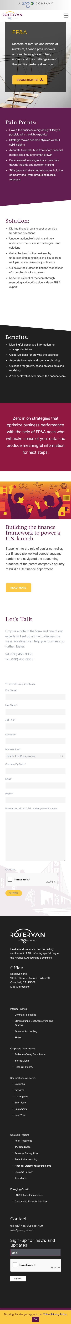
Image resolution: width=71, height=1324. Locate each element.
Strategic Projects (19, 1134)
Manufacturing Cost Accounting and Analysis (34, 1022)
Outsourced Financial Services (31, 1201)
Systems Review (24, 1171)
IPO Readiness (23, 1146)
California (20, 1083)
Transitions (20, 1178)
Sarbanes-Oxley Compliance (30, 1054)
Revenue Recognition (26, 1153)
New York (20, 1115)
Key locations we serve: (23, 1077)
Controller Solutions (25, 1014)
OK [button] (35, 1319)
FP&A (18, 1037)
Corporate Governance (22, 1048)
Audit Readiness (23, 1140)
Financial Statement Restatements (33, 1165)
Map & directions (19, 986)
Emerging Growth (19, 1189)
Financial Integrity (24, 1066)
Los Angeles (21, 1096)
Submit (13, 893)
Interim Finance (18, 1008)
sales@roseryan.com (22, 1230)
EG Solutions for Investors (29, 1195)
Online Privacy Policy (55, 1314)
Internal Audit (22, 1060)
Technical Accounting (26, 1159)
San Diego (20, 1102)
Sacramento (21, 1108)
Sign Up (18, 1278)
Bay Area (19, 1089)
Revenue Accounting (26, 1031)
